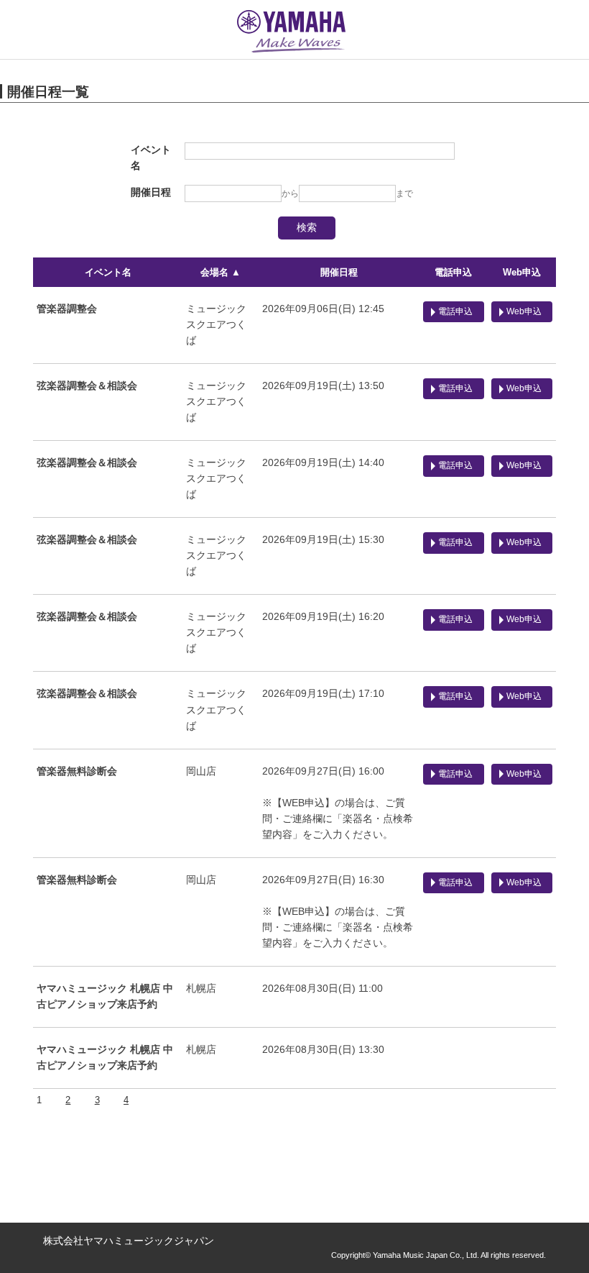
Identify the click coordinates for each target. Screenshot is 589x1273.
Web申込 (522, 272)
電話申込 (453, 272)
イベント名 (108, 272)
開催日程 (339, 272)
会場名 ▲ (220, 272)
